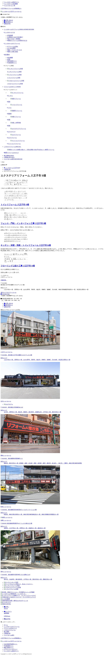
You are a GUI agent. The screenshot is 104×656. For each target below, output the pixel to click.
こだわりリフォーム (12, 146)
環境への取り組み (13, 51)
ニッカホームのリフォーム (19, 29)
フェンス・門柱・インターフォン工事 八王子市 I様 (23, 223)
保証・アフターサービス (15, 50)
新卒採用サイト (12, 61)
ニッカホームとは (9, 32)
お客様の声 (9, 157)
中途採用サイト (12, 62)
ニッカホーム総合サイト (11, 2)
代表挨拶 (10, 35)
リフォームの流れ (13, 46)
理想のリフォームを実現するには (17, 40)
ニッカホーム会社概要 (11, 3)
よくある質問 (11, 48)
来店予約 (7, 23)
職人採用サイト (8, 647)
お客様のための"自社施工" (15, 37)
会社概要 (10, 57)
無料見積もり (9, 22)
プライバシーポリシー (10, 649)
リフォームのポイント (12, 86)
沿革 (9, 59)
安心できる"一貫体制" (14, 38)
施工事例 (9, 155)
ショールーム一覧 (9, 5)
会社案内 (7, 54)
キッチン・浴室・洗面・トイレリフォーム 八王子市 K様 (26, 245)
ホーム (6, 625)
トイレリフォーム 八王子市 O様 (15, 204)
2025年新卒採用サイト (10, 644)
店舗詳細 (3, 280)
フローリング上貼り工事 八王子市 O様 (18, 266)
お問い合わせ (9, 20)
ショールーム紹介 (13, 159)
